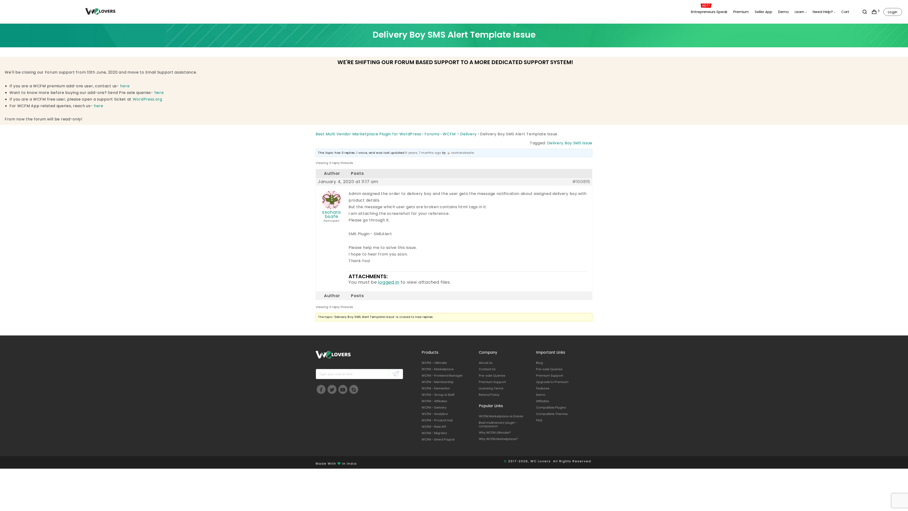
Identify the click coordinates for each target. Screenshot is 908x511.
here (125, 86)
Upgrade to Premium (552, 382)
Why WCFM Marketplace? (498, 439)
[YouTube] (342, 389)
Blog (539, 363)
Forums (431, 134)
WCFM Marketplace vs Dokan (501, 416)
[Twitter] (331, 389)
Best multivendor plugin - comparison (498, 424)
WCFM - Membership (438, 382)
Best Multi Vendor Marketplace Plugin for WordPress (368, 134)
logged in (388, 282)
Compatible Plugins (551, 407)
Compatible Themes (552, 414)
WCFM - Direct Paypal (438, 439)
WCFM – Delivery (460, 134)
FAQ (539, 420)
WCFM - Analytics (435, 414)
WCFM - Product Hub (437, 420)
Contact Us (487, 369)
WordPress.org (147, 99)
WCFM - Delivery (434, 407)
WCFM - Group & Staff (438, 394)
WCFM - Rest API (434, 426)
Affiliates (542, 401)
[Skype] (353, 389)
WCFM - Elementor (436, 388)
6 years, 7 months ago (423, 153)
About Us (486, 363)
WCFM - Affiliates (434, 401)
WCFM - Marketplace (438, 369)
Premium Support (492, 382)
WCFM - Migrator (434, 433)
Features (543, 388)
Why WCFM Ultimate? (495, 432)
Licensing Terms (491, 388)
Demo (541, 394)
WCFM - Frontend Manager (442, 375)
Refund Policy (489, 394)
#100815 (581, 182)
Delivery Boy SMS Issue (569, 143)
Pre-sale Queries (492, 375)
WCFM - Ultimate (434, 363)
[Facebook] (321, 389)
